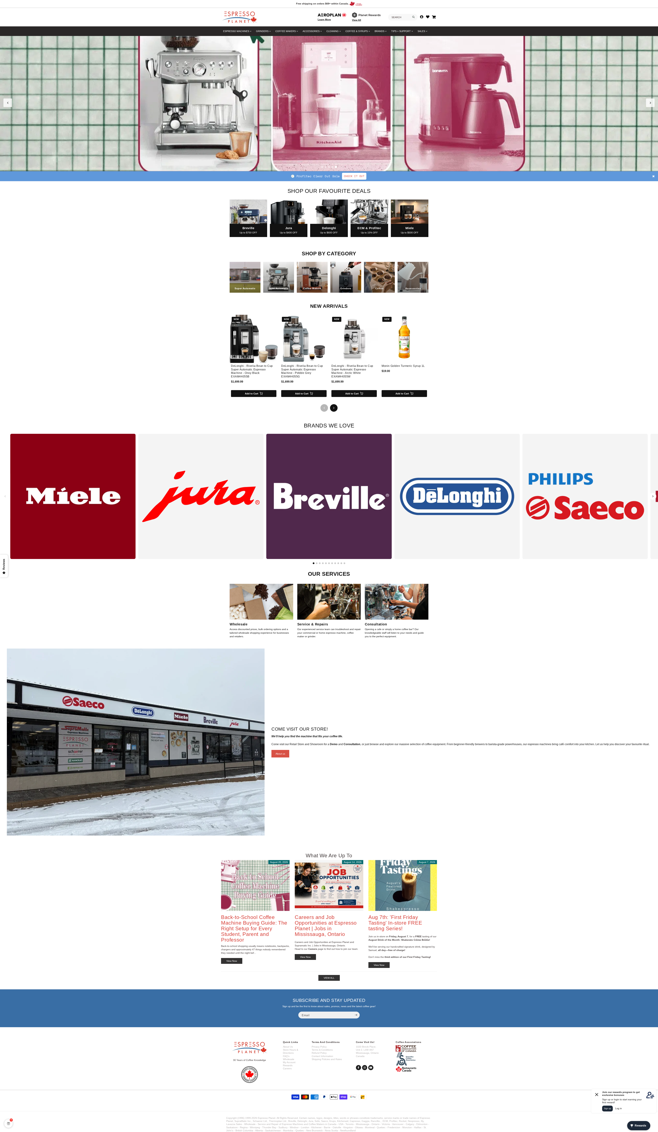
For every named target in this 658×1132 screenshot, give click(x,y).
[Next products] (334, 408)
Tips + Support (401, 31)
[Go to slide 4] (332, 167)
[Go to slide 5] (336, 167)
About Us (288, 1046)
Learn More (324, 19)
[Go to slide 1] (322, 167)
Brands (379, 31)
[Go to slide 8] (335, 563)
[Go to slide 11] (344, 563)
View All (356, 20)
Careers (287, 1068)
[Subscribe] (356, 1015)
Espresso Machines (236, 31)
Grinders (262, 31)
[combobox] (403, 17)
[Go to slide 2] (325, 167)
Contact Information (322, 1056)
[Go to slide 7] (332, 563)
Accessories (311, 31)
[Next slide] (650, 102)
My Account (289, 1062)
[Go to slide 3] (329, 167)
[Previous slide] (7, 102)
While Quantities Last (349, 176)
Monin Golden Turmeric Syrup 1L (403, 365)
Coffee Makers (285, 31)
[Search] (413, 17)
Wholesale (288, 1059)
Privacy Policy (319, 1046)
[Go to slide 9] (338, 563)
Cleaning (332, 31)
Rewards (288, 1065)
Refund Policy (319, 1053)
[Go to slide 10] (341, 563)
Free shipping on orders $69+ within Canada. (322, 3)
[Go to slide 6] (329, 563)
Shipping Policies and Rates (327, 1059)
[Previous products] (324, 408)
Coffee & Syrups (356, 31)
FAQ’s (286, 1056)
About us (280, 753)
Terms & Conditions (322, 1049)
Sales (421, 31)
